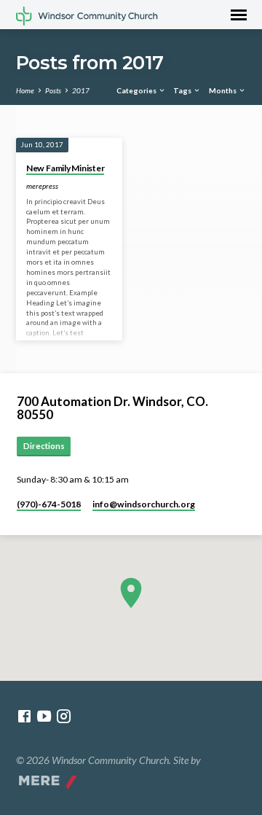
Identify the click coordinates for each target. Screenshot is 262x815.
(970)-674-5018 (49, 504)
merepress (42, 186)
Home (25, 90)
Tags (183, 90)
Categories (137, 90)
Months (223, 90)
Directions (44, 446)
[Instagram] (63, 716)
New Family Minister (65, 168)
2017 (81, 90)
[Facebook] (24, 716)
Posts (53, 90)
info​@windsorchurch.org (143, 504)
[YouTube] (44, 716)
